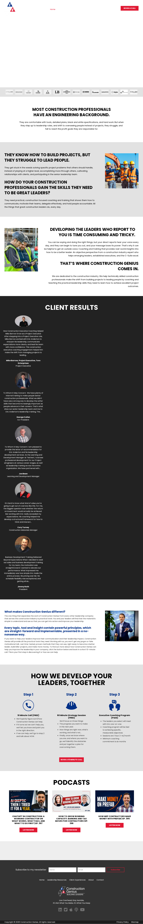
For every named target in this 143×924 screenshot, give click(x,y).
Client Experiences (91, 9)
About (104, 9)
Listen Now (30, 830)
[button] (79, 9)
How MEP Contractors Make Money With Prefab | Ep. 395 (114, 817)
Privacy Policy (123, 922)
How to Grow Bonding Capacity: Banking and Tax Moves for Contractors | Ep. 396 (71, 820)
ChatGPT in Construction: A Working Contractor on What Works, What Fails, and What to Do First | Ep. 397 (28, 820)
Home (52, 9)
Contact (113, 9)
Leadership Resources (67, 9)
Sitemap (135, 922)
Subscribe (115, 870)
